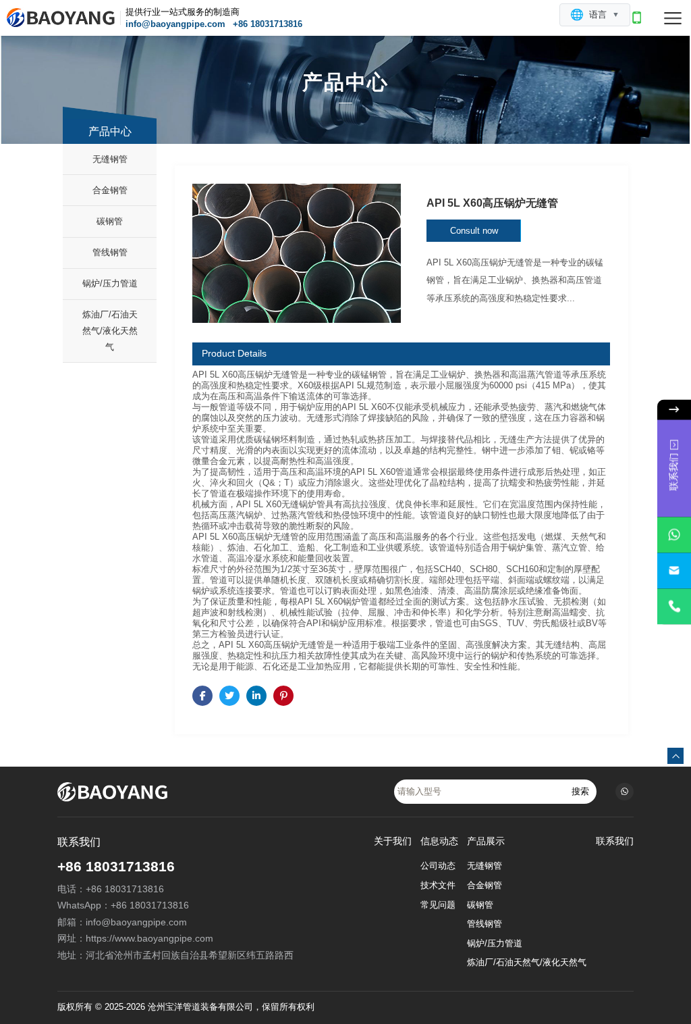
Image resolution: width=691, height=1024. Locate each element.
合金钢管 (110, 190)
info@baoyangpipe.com (175, 24)
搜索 (580, 791)
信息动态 (439, 841)
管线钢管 (110, 252)
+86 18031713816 (267, 24)
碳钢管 (109, 221)
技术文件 (437, 885)
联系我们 (615, 841)
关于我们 (393, 841)
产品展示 (486, 841)
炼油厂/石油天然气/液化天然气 (110, 330)
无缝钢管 (110, 159)
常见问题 (437, 905)
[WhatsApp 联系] (674, 535)
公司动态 (437, 866)
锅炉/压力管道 (110, 283)
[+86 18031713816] (674, 607)
